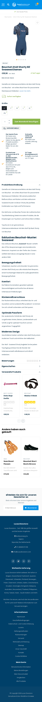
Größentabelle (12, 128)
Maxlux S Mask (30, 396)
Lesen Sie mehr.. (25, 91)
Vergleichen (21, 677)
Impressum (21, 617)
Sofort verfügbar (14, 96)
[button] (16, 59)
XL (29, 108)
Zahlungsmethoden (21, 631)
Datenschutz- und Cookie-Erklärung (21, 624)
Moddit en (24, 696)
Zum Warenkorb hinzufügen (26, 121)
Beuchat (5, 63)
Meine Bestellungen (21, 670)
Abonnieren (32, 508)
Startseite (8, 17)
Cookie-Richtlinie (21, 656)
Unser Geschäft (21, 649)
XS (4, 108)
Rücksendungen (21, 635)
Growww (31, 696)
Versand (21, 638)
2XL (5, 113)
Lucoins (21, 627)
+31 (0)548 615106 (22, 547)
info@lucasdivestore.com (22, 552)
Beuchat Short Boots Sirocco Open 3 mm (30, 464)
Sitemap (21, 645)
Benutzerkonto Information (21, 667)
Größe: (5, 103)
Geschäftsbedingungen (21, 620)
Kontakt (21, 652)
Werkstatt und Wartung (21, 642)
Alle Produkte (21, 681)
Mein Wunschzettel (21, 674)
